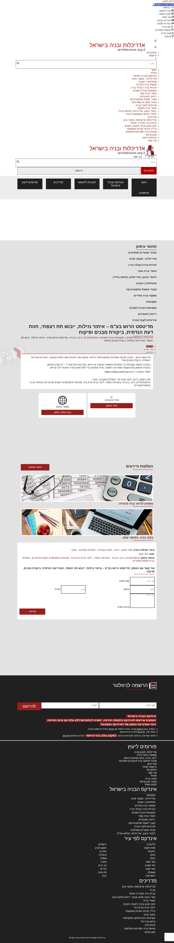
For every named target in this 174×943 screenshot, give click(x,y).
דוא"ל (57, 589)
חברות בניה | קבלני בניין (144, 87)
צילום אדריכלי (148, 921)
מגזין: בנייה (151, 778)
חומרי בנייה (149, 900)
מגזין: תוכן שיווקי (148, 781)
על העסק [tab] (149, 346)
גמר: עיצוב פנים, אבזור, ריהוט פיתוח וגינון (133, 897)
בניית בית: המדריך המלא (144, 123)
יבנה (104, 875)
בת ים (103, 868)
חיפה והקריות (105, 550)
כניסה (111, 729)
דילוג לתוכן (168, 1)
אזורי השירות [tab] (148, 349)
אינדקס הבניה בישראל (145, 75)
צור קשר (152, 140)
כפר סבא (143, 554)
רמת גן (103, 851)
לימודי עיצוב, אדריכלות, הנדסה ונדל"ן (137, 111)
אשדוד (103, 858)
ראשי (154, 70)
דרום (116, 550)
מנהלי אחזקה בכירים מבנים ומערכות (138, 761)
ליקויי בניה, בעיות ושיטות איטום (140, 758)
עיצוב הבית (149, 914)
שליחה (32, 611)
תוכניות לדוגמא (87, 182)
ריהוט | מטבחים (148, 96)
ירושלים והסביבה (87, 550)
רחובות (151, 851)
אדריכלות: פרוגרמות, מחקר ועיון (140, 120)
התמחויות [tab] (149, 352)
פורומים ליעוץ (149, 137)
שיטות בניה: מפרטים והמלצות (141, 131)
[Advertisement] (87, 220)
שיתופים (144, 192)
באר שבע (150, 868)
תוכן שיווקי (151, 134)
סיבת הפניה (123, 607)
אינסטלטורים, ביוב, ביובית (84, 337)
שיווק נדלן (150, 925)
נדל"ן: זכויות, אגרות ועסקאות (142, 128)
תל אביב (150, 844)
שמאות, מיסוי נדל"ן (147, 755)
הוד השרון (150, 865)
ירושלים (102, 844)
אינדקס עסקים (134, 337)
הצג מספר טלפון (62, 412)
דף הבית (148, 337)
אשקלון (151, 872)
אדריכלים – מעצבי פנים (144, 78)
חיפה (152, 858)
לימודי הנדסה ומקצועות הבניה (141, 114)
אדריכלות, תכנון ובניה (145, 752)
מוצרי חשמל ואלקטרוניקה (143, 99)
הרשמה (153, 55)
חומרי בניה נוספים (147, 108)
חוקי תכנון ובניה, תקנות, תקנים (141, 126)
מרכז (74, 550)
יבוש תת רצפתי (102, 558)
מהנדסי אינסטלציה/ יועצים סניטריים (50, 558)
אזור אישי (152, 764)
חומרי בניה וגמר (148, 93)
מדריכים (152, 117)
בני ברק (102, 865)
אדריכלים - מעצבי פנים (143, 258)
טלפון (126, 589)
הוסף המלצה (35, 467)
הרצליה (103, 855)
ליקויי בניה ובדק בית (144, 907)
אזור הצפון (126, 550)
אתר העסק (111, 405)
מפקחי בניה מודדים (146, 84)
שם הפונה (124, 581)
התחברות (152, 52)
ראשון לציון (101, 848)
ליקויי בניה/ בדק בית (81, 558)
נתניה (104, 861)
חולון (152, 855)
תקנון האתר (151, 784)
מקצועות (151, 301)
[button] (163, 4)
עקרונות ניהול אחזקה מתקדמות (139, 918)
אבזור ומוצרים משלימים (144, 102)
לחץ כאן (141, 732)
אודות (154, 72)
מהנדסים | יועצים (148, 81)
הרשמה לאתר (149, 767)
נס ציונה (102, 872)
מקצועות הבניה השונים (145, 90)
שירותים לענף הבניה (146, 105)
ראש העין (150, 875)
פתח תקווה (149, 848)
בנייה (152, 890)
